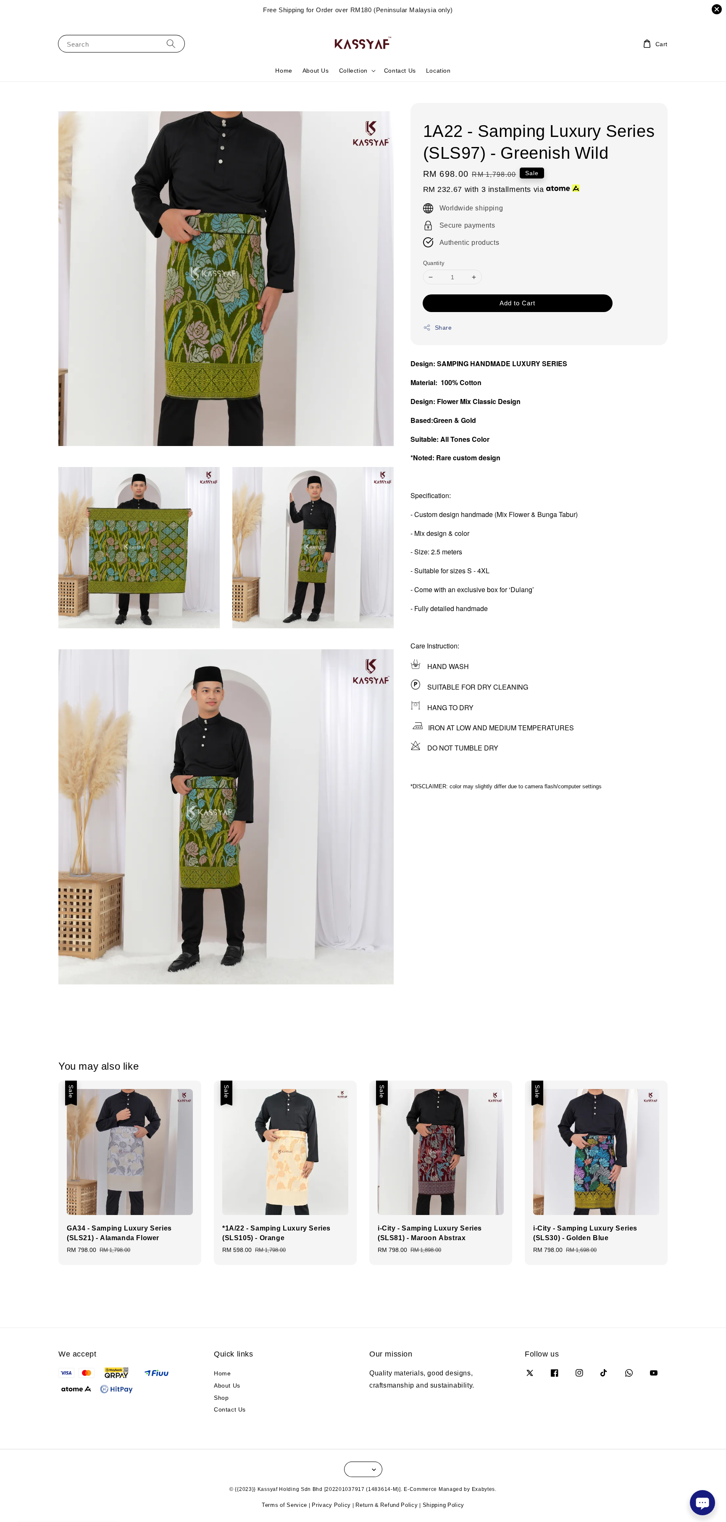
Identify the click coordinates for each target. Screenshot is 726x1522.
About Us (315, 70)
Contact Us (400, 70)
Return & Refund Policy (386, 1505)
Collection (353, 70)
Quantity (434, 263)
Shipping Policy (444, 1505)
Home (283, 70)
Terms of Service (284, 1505)
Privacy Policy (331, 1505)
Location (438, 70)
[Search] (171, 43)
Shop (221, 1397)
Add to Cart (517, 303)
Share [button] (443, 327)
